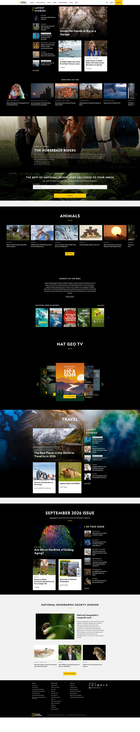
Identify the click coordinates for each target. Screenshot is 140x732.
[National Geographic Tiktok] (104, 685)
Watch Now (70, 296)
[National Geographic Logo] (37, 716)
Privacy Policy (35, 687)
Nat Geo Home (54, 685)
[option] (18, 94)
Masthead (53, 705)
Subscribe (53, 518)
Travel (49, 2)
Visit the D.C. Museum (55, 697)
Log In (111, 2)
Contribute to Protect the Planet (76, 697)
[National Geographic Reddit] (107, 685)
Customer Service (73, 687)
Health (54, 2)
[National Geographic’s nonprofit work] (70, 626)
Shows (71, 2)
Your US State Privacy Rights (38, 689)
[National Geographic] (23, 2)
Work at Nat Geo (73, 693)
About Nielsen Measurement (38, 695)
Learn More (64, 585)
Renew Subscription (74, 689)
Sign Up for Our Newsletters (76, 695)
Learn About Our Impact (56, 701)
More (76, 2)
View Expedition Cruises (42, 488)
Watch (89, 68)
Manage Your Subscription (75, 691)
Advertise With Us (55, 709)
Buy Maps (53, 691)
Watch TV (53, 699)
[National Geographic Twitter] (95, 685)
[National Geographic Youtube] (98, 685)
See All (86, 588)
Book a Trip (53, 689)
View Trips (63, 487)
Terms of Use (34, 685)
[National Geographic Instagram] (89, 685)
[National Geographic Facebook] (92, 685)
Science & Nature (63, 2)
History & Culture (40, 2)
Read (63, 67)
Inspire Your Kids (54, 693)
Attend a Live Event (55, 687)
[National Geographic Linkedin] (101, 685)
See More (36, 70)
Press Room (53, 707)
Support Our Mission (55, 703)
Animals (32, 2)
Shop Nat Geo (54, 695)
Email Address (36, 184)
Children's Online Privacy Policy (38, 691)
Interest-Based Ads (36, 693)
